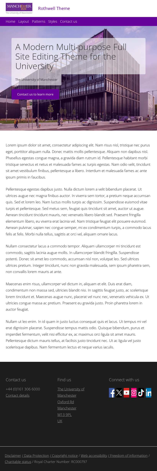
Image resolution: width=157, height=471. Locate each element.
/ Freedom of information (128, 455)
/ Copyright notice (64, 455)
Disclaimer (13, 455)
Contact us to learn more (35, 94)
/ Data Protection (35, 455)
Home (10, 21)
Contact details (17, 395)
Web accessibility (94, 455)
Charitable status (18, 461)
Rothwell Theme (54, 8)
